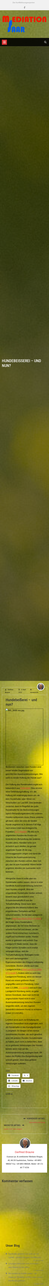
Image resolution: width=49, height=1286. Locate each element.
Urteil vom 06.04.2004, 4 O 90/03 (26, 919)
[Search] (45, 42)
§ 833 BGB (25, 788)
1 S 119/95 (23, 988)
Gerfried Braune (24, 1152)
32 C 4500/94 (21, 832)
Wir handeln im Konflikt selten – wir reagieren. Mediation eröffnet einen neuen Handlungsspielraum (25, 1277)
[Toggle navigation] (4, 42)
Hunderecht (34, 692)
